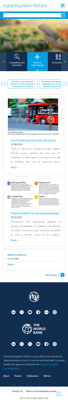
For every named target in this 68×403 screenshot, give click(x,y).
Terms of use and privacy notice (41, 391)
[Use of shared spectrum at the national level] (34, 117)
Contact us (17, 391)
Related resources (16, 254)
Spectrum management (25, 42)
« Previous (50, 274)
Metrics (47, 375)
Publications (33, 375)
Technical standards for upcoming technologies (35, 213)
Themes (18, 375)
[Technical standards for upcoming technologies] (34, 194)
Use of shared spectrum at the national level (33, 140)
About (6, 375)
